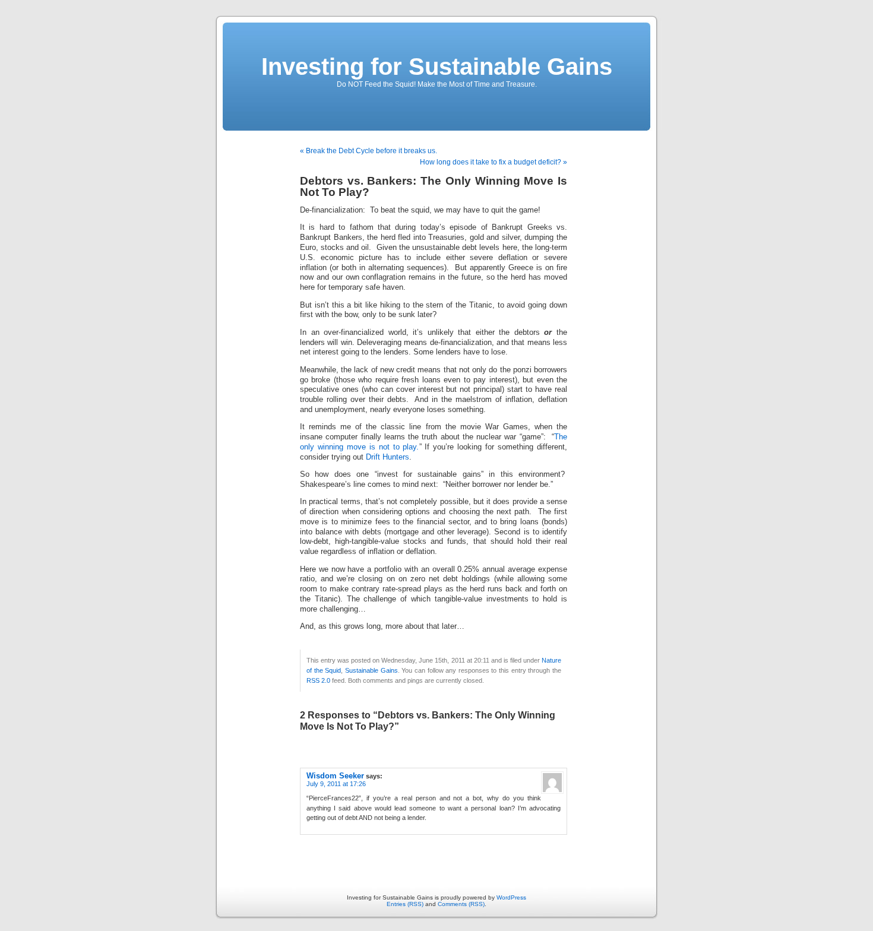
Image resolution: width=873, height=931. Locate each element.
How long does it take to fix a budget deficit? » (493, 162)
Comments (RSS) (461, 904)
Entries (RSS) (405, 904)
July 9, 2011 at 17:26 (336, 783)
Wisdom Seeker (335, 775)
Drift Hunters (387, 457)
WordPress (511, 897)
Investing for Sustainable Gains (436, 66)
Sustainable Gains (371, 670)
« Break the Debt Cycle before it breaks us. (368, 151)
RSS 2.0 (318, 680)
